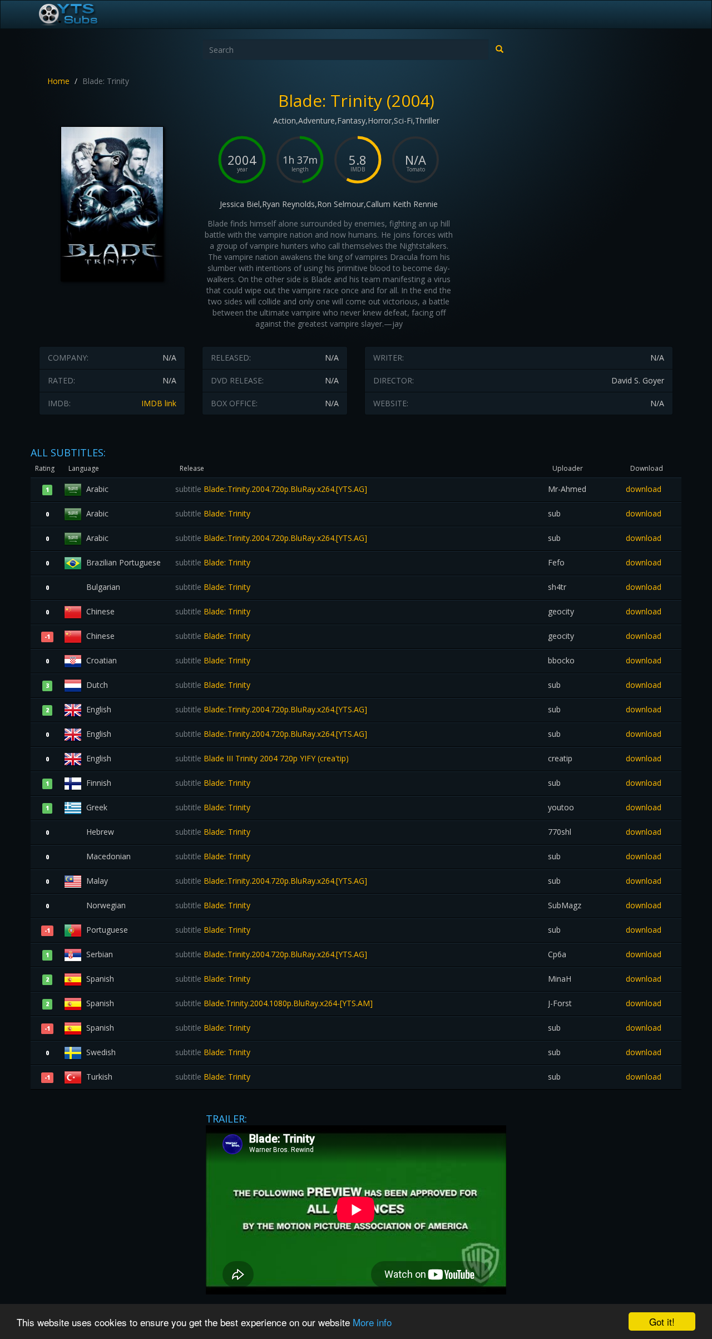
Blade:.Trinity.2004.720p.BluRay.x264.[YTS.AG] (271, 489)
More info (372, 1322)
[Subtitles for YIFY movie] (81, 14)
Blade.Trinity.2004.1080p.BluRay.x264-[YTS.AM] (274, 1003)
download (643, 489)
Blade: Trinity (212, 513)
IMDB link (158, 403)
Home (58, 81)
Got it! (662, 1321)
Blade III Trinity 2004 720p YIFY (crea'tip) (262, 758)
